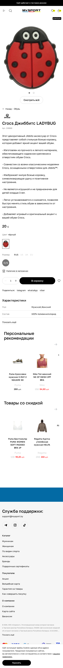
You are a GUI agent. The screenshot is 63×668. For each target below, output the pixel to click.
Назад (8, 109)
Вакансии (7, 616)
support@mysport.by (12, 516)
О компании (8, 606)
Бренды (6, 561)
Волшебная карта (11, 584)
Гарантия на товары (12, 589)
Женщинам (8, 546)
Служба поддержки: (22, 511)
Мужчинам (7, 541)
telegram (21, 290)
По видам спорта (10, 551)
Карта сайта (8, 611)
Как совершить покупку (14, 594)
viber (42, 290)
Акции (5, 578)
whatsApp (33, 290)
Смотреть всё (31, 100)
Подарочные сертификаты (15, 566)
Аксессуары (8, 556)
